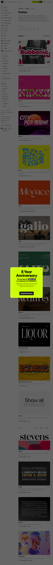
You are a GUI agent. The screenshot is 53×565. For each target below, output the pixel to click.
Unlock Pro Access (26, 293)
